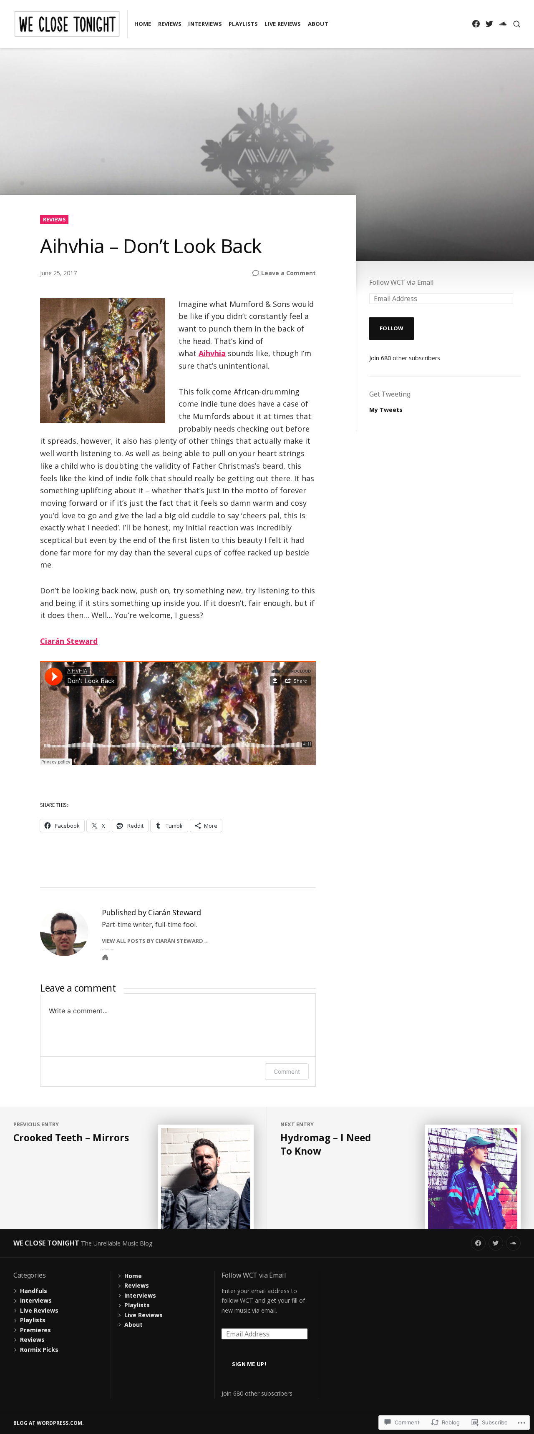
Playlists (243, 24)
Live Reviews (282, 24)
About (318, 24)
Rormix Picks (39, 1350)
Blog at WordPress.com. (48, 1422)
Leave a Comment (288, 273)
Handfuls (33, 1291)
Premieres (35, 1330)
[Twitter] (489, 24)
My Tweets (386, 410)
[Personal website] (105, 957)
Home (142, 24)
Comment (287, 1071)
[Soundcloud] (502, 24)
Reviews (170, 24)
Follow (392, 328)
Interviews (205, 24)
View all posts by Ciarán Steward (152, 940)
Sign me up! (249, 1364)
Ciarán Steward (69, 641)
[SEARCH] (517, 24)
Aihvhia (212, 353)
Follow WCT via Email (401, 282)
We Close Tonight (46, 1243)
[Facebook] (476, 24)
